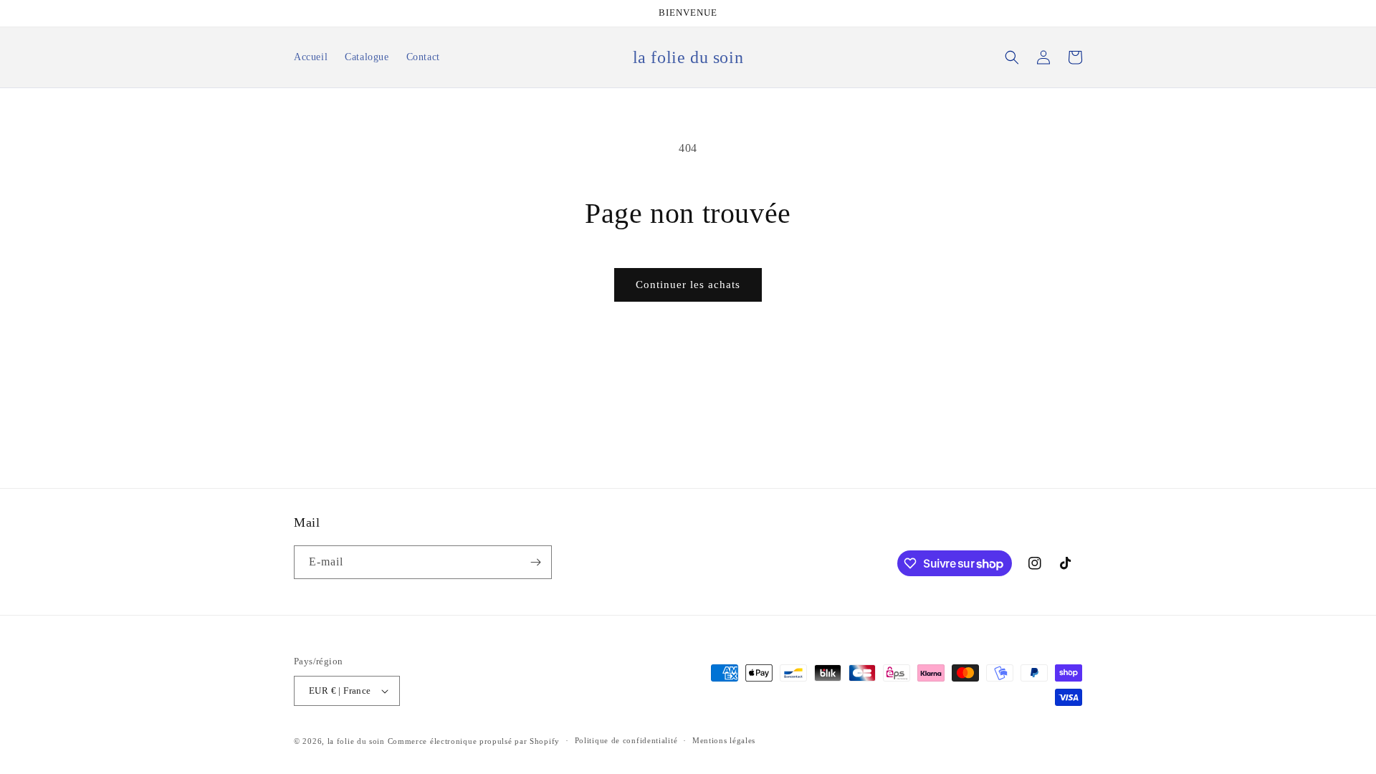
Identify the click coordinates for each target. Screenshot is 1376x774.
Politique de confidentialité (626, 740)
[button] (1012, 57)
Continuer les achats (688, 284)
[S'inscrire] (535, 562)
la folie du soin (356, 741)
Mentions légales (723, 740)
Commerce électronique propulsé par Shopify (474, 741)
